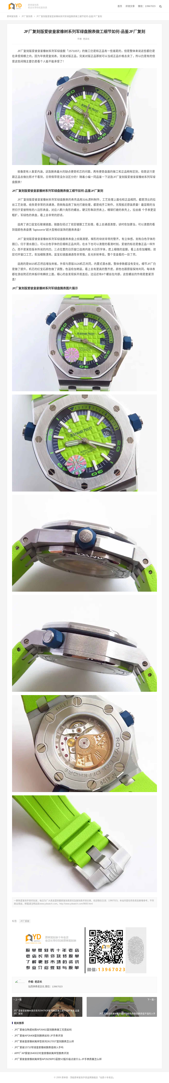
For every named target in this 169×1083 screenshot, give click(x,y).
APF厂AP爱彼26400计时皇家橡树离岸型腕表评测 (41, 1053)
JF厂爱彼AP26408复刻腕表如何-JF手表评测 (38, 1035)
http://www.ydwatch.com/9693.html (76, 903)
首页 (120, 6)
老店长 (86, 39)
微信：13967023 (146, 6)
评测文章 (130, 6)
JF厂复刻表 (27, 16)
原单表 (65, 1077)
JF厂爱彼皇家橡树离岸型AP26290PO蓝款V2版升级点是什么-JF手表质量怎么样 (58, 1059)
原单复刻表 (12, 16)
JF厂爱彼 (24, 921)
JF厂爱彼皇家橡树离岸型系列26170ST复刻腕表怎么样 (44, 1041)
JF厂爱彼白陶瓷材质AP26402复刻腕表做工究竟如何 (43, 1029)
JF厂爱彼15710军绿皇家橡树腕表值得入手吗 (38, 1047)
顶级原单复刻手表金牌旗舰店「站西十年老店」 (92, 1077)
